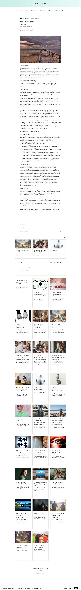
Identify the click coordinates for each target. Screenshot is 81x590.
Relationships (57, 10)
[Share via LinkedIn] (26, 227)
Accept (76, 588)
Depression (27, 10)
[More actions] (60, 18)
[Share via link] (28, 227)
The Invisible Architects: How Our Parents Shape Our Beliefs (40, 251)
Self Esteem (50, 10)
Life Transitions (43, 10)
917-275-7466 (40, 570)
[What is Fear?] (58, 244)
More (63, 10)
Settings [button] (65, 588)
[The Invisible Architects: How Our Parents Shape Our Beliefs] (40, 244)
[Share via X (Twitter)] (23, 227)
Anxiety (21, 10)
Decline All (71, 588)
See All (65, 237)
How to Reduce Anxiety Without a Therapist (22, 251)
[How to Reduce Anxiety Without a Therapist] (23, 244)
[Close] (79, 588)
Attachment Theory (34, 10)
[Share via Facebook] (20, 227)
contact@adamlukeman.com (40, 572)
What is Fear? (54, 250)
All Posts (16, 10)
